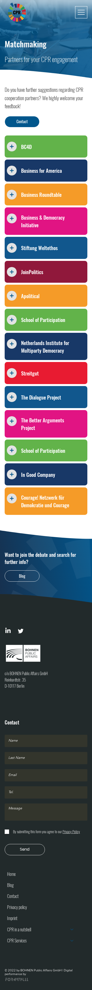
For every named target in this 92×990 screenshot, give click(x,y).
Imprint (12, 918)
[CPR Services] (72, 940)
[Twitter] (20, 631)
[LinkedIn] (8, 631)
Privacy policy (17, 907)
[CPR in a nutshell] (72, 929)
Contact (13, 896)
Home (11, 874)
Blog (10, 885)
